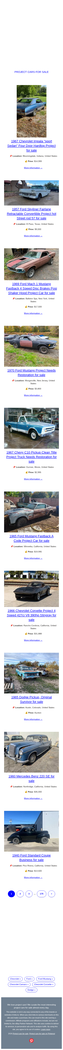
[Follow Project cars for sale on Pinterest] (31, 1042)
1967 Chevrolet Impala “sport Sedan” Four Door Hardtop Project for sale (31, 145)
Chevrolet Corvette (43, 984)
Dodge (31, 990)
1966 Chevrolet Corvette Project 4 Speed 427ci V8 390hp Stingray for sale (31, 615)
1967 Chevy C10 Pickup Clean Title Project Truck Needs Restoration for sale (31, 457)
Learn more (45, 1029)
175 (41, 894)
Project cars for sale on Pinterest (42, 1034)
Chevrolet (14, 979)
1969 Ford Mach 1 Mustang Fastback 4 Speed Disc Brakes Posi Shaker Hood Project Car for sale (31, 288)
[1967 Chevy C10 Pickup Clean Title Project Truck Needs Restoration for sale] (31, 448)
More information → (33, 168)
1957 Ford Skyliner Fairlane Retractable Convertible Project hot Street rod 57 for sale (31, 213)
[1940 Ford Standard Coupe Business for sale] (31, 851)
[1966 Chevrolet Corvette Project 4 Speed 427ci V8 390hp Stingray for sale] (31, 606)
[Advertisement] (31, 32)
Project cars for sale (32, 71)
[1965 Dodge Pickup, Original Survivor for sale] (31, 693)
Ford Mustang (44, 979)
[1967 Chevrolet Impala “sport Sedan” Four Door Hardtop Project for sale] (31, 137)
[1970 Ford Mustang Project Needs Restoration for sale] (31, 366)
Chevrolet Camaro (18, 984)
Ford (28, 979)
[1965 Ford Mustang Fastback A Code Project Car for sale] (31, 532)
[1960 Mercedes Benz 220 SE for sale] (31, 772)
